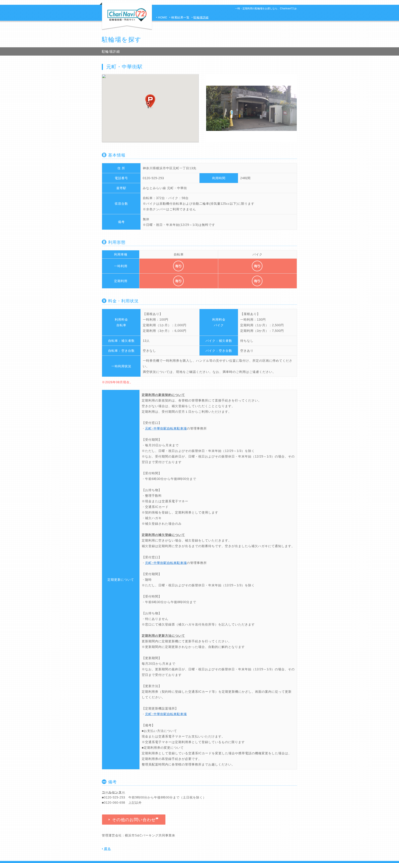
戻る (107, 849)
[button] (148, 104)
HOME (162, 17)
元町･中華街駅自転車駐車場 (166, 428)
